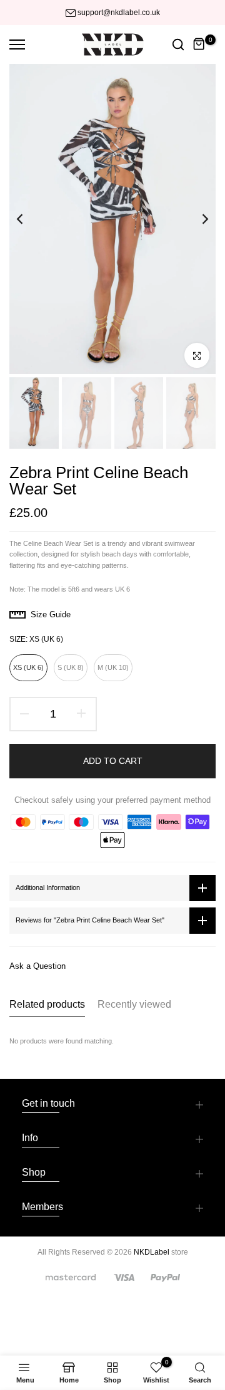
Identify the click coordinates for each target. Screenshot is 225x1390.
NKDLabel (151, 1252)
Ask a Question (37, 966)
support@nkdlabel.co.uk (119, 12)
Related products (47, 1004)
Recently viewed (134, 1004)
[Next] (196, 219)
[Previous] (28, 219)
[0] (199, 44)
